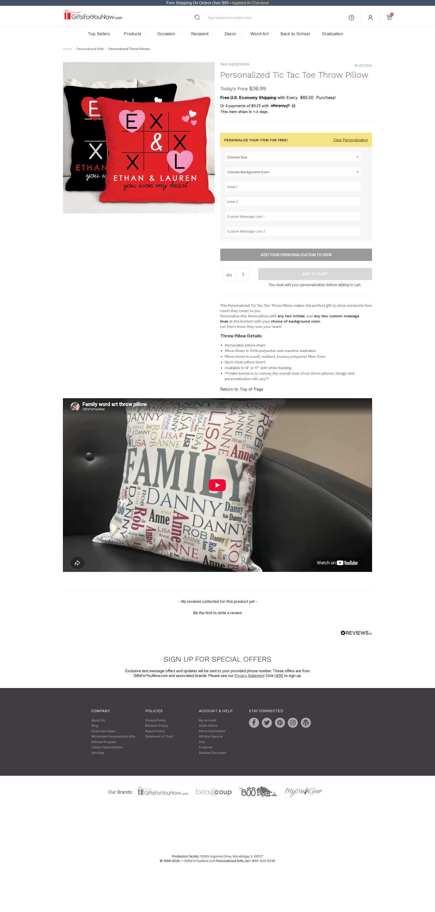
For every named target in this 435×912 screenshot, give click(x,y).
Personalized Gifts (90, 49)
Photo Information (212, 731)
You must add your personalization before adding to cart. (315, 285)
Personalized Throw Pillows (129, 49)
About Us (98, 720)
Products (132, 33)
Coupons (205, 747)
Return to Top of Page (241, 389)
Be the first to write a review (217, 612)
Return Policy (155, 731)
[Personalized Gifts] (92, 18)
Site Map (97, 753)
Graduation (332, 33)
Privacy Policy (155, 720)
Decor (230, 33)
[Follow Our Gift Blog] (306, 723)
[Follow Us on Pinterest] (280, 723)
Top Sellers (99, 33)
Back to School (295, 33)
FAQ (202, 742)
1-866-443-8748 (262, 861)
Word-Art (259, 33)
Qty (229, 275)
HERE (279, 676)
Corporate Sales (103, 731)
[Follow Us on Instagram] (293, 723)
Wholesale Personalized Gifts (113, 737)
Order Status (208, 725)
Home (67, 49)
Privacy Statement (250, 676)
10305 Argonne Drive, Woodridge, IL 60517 (231, 856)
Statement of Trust (159, 737)
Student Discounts (212, 753)
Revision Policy (156, 725)
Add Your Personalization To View (296, 255)
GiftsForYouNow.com (199, 861)
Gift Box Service (211, 737)
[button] (217, 612)
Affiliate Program (103, 742)
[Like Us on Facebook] (254, 723)
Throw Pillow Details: (241, 335)
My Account (207, 720)
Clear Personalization (350, 140)
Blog (94, 725)
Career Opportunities (107, 747)
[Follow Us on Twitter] (267, 723)
